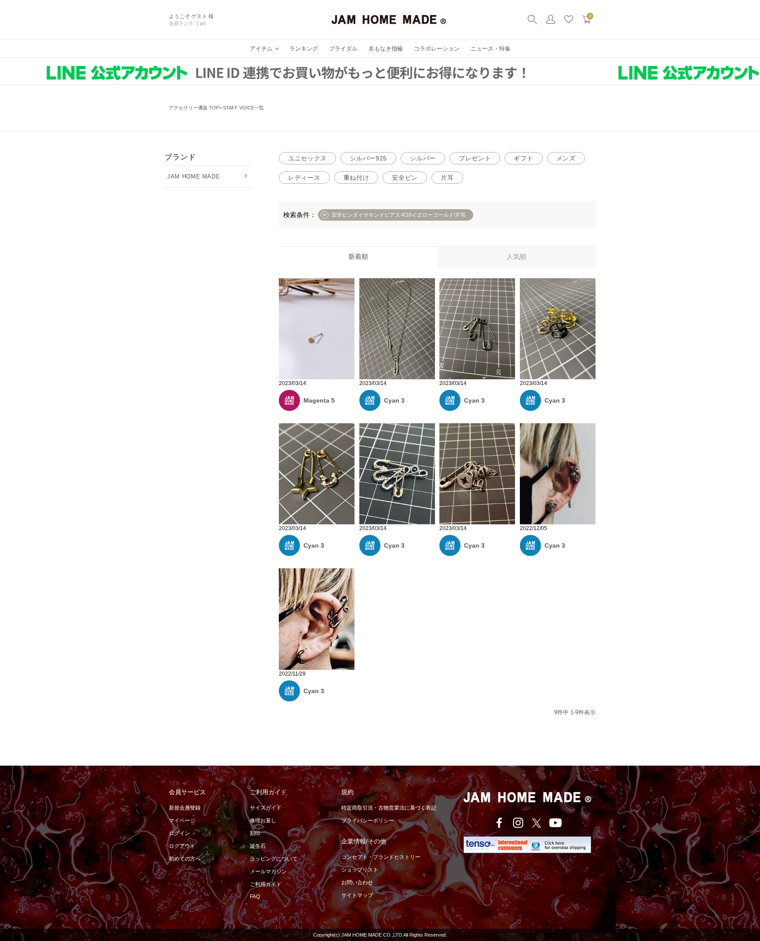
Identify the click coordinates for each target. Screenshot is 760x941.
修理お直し (263, 820)
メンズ (566, 158)
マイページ (182, 820)
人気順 (516, 256)
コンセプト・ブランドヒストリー (380, 857)
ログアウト (182, 846)
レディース (304, 177)
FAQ (255, 897)
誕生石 (258, 846)
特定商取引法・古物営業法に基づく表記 (388, 808)
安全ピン (405, 177)
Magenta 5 (319, 400)
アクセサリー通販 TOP (194, 107)
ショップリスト (359, 870)
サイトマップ (357, 895)
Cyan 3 (394, 400)
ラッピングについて (273, 859)
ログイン (179, 833)
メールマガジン (268, 871)
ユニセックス (307, 158)
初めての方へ (185, 859)
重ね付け (356, 177)
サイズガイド (265, 808)
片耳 (447, 177)
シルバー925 (368, 158)
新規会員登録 (185, 808)
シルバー (423, 158)
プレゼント (475, 158)
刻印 (255, 833)
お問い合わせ (357, 882)
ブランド (180, 157)
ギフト (523, 158)
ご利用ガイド (265, 884)
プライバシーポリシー (367, 820)
